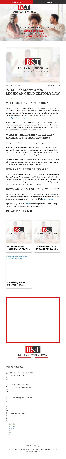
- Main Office (24, 385)
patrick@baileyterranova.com (21, 397)
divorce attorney (48, 199)
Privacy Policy (51, 449)
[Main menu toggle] (52, 10)
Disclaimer (29, 452)
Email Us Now (51, 2)
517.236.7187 (15, 385)
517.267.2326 (15, 387)
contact (27, 204)
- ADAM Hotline (25, 387)
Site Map (37, 452)
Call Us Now (17, 2)
